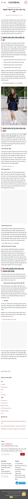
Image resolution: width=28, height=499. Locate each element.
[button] (2, 2)
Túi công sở (4, 400)
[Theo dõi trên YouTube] (7, 476)
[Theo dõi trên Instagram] (5, 476)
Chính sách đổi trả (5, 471)
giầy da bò (12, 243)
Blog (16, 479)
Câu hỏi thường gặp (6, 463)
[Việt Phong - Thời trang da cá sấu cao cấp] (14, 2)
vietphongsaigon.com (17, 495)
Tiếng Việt (5, 2)
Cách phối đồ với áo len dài (9, 319)
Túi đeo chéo (4, 387)
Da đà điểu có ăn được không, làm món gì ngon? (13, 429)
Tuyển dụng (18, 473)
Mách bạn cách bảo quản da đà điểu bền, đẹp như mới (13, 422)
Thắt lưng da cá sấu (6, 408)
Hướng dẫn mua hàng (6, 465)
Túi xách (3, 384)
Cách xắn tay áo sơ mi (8, 166)
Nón (2, 413)
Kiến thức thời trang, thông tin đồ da (14, 7)
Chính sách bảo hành (6, 473)
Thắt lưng (3, 394)
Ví (1, 392)
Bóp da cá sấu (4, 405)
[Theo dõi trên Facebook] (2, 476)
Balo (2, 389)
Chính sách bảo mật (20, 477)
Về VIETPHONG (19, 463)
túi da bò (16, 83)
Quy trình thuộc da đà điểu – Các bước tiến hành (13, 426)
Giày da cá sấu (4, 410)
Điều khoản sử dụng (20, 475)
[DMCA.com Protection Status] (14, 496)
